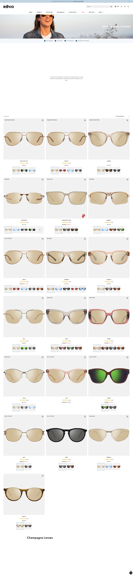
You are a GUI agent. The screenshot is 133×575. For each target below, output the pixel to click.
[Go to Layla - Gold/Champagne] (24, 375)
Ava (67, 398)
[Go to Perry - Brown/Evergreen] (108, 375)
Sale (83, 12)
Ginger (109, 161)
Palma (109, 338)
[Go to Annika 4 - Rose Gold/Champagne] (108, 435)
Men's (30, 12)
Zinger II (109, 279)
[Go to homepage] (8, 6)
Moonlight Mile (66, 220)
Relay (24, 279)
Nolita (24, 516)
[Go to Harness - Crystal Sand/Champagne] (66, 257)
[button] (3, 1)
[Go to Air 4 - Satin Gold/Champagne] (24, 435)
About (100, 12)
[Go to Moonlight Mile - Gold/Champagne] (66, 198)
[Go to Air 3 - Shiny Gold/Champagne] (24, 316)
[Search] (111, 6)
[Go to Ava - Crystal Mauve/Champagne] (66, 375)
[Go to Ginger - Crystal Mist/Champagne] (108, 138)
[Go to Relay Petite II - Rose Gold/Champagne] (24, 138)
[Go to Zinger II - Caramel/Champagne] (108, 257)
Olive (66, 338)
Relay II (66, 161)
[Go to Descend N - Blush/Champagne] (24, 198)
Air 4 (24, 457)
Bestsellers (49, 12)
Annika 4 (109, 457)
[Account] (121, 6)
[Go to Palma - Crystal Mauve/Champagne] (108, 316)
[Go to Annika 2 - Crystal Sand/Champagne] (108, 198)
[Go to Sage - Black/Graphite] (66, 435)
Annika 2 (109, 220)
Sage (66, 457)
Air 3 (24, 338)
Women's (39, 12)
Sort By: (117, 116)
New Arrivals (60, 12)
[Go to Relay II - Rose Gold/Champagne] (66, 138)
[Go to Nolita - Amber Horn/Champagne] (24, 494)
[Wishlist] (124, 6)
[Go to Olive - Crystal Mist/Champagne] (66, 316)
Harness (66, 279)
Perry (108, 398)
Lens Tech (91, 12)
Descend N (24, 220)
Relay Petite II (24, 161)
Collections (72, 12)
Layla (24, 398)
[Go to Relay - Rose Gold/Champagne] (24, 257)
